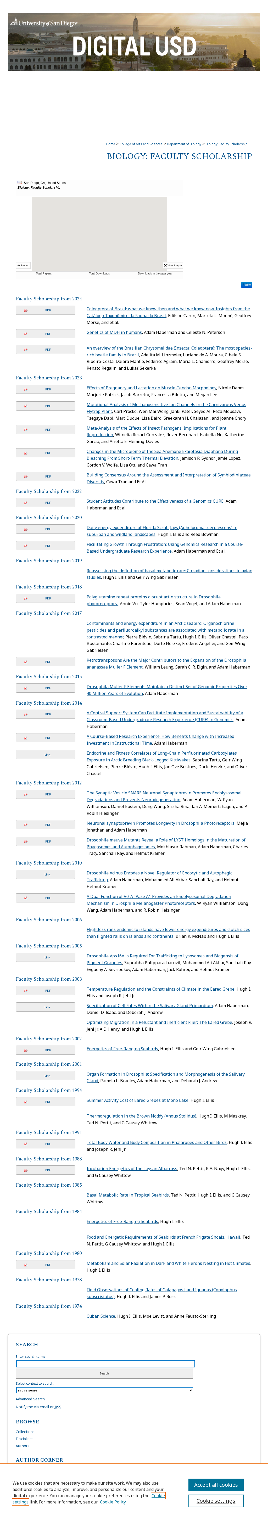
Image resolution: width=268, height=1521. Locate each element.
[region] (134, 1492)
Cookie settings (216, 1500)
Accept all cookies (216, 1484)
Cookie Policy (113, 1502)
